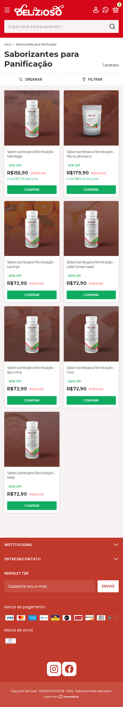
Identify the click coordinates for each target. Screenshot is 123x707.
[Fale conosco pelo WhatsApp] (105, 10)
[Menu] (8, 10)
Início (7, 44)
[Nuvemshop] (62, 697)
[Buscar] (112, 26)
